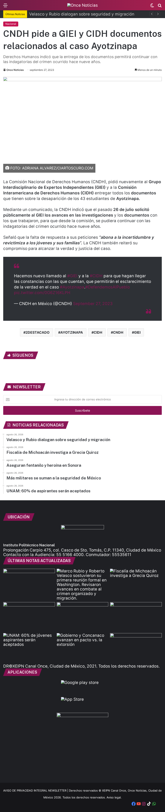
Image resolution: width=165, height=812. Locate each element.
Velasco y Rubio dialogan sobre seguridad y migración (81, 14)
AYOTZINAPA (71, 332)
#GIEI (72, 275)
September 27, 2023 (93, 303)
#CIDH (96, 275)
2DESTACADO (38, 332)
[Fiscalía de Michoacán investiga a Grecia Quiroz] (136, 583)
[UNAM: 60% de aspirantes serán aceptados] (29, 647)
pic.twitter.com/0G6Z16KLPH (42, 292)
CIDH (98, 332)
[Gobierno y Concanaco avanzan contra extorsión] (82, 647)
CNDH (118, 332)
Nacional (10, 23)
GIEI (137, 332)
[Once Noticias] (82, 5)
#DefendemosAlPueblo (107, 287)
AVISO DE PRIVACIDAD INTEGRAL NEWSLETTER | (36, 790)
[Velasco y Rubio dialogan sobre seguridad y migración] (82, 584)
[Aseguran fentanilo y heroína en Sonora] (29, 616)
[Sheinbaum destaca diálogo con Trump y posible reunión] (29, 583)
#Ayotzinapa (72, 287)
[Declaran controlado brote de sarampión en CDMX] (136, 616)
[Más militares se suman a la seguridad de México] (82, 616)
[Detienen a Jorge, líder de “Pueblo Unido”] (136, 647)
